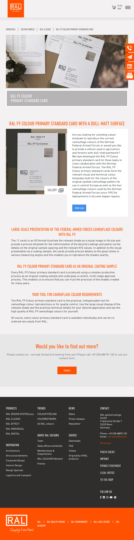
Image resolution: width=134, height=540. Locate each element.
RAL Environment (79, 522)
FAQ (71, 446)
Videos (72, 451)
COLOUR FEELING (47, 414)
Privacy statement (110, 466)
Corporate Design (15, 460)
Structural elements (17, 456)
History (41, 464)
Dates (72, 414)
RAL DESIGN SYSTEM (20, 414)
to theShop (119, 7)
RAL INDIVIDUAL (15, 429)
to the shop (106, 480)
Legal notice (107, 473)
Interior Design (14, 465)
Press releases (77, 419)
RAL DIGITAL (13, 434)
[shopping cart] (114, 7)
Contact (67, 370)
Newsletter (75, 424)
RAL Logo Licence (102, 522)
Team (40, 441)
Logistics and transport (18, 475)
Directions (105, 443)
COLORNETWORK (46, 419)
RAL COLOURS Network (50, 459)
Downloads (74, 441)
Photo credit (107, 452)
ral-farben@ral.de (116, 437)
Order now (79, 208)
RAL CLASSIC (13, 419)
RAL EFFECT (13, 424)
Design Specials (14, 470)
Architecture (13, 451)
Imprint (104, 459)
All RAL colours (45, 424)
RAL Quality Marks (56, 522)
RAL (39, 522)
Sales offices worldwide (49, 446)
